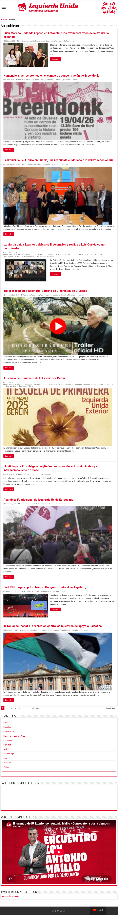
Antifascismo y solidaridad (49, 630)
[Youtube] (61, 911)
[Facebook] (55, 911)
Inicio (4, 20)
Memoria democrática (71, 80)
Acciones (23, 41)
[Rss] (53, 911)
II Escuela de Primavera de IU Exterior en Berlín (34, 378)
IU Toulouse (41, 256)
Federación (48, 254)
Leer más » (55, 59)
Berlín (5, 722)
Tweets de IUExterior (10, 896)
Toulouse (7, 763)
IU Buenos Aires (77, 254)
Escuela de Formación (32, 384)
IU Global (98, 254)
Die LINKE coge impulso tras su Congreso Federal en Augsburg (44, 587)
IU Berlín (57, 254)
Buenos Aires (9, 731)
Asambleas (41, 41)
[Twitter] (58, 911)
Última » (35, 708)
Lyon (5, 758)
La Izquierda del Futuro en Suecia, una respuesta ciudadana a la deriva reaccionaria (58, 160)
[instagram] (64, 911)
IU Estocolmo (69, 41)
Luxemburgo (8, 754)
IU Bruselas (58, 80)
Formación (59, 41)
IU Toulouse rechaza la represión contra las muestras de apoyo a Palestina (52, 626)
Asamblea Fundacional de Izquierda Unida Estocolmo (38, 499)
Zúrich (6, 767)
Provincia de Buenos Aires (14, 736)
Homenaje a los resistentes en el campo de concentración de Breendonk (51, 75)
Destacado (50, 41)
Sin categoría (46, 474)
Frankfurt (7, 745)
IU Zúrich (50, 256)
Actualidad (31, 41)
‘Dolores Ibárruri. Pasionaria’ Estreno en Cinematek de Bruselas (45, 291)
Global (6, 749)
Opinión (65, 164)
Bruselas (7, 727)
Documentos (38, 254)
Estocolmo (8, 740)
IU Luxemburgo (97, 384)
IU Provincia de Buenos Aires (25, 256)
